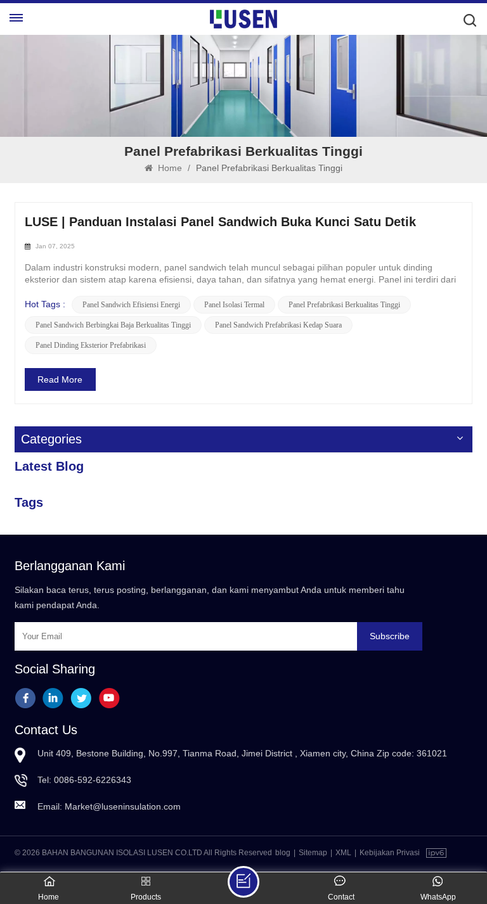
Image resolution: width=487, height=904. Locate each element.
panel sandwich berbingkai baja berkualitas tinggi (113, 325)
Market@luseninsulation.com (123, 806)
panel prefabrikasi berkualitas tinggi (344, 304)
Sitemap (313, 852)
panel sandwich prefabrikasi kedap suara (278, 325)
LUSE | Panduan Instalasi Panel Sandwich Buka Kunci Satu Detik (220, 222)
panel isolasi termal (234, 304)
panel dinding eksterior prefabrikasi (91, 345)
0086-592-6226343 (92, 780)
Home (168, 168)
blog (282, 852)
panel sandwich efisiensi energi (131, 304)
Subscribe (390, 636)
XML (343, 852)
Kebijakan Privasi (390, 852)
